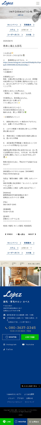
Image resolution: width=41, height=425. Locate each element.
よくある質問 (29, 394)
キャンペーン (12, 25)
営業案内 (27, 25)
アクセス (20, 398)
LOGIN (20, 415)
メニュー (11, 398)
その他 (28, 35)
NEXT (31, 234)
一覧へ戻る (20, 234)
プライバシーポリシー (14, 402)
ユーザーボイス (13, 35)
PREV (10, 234)
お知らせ (25, 30)
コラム (12, 30)
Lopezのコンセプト (14, 394)
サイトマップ (29, 402)
